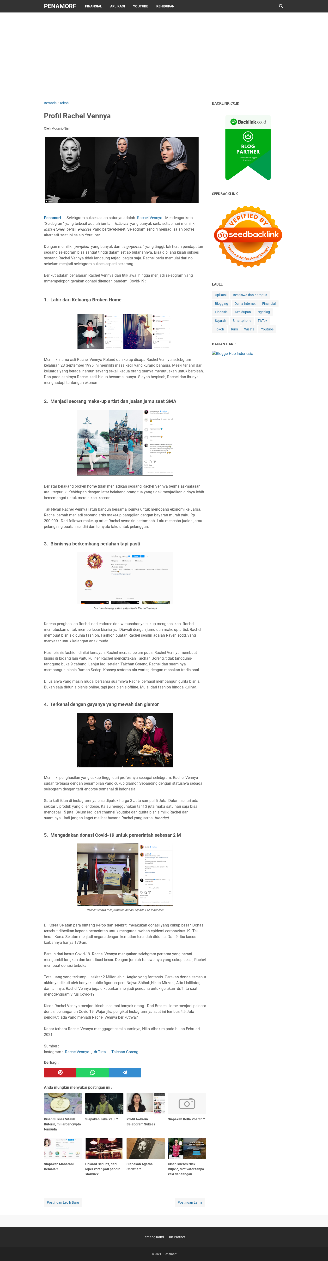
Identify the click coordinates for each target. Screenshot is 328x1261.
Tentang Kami (153, 1237)
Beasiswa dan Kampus (250, 295)
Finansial (93, 6)
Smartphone (242, 321)
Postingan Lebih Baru (63, 1202)
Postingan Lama (190, 1202)
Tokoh (219, 329)
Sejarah (220, 321)
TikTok (262, 321)
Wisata (249, 329)
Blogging (221, 303)
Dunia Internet (245, 303)
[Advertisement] (164, 56)
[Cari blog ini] (281, 6)
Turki (234, 329)
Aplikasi (117, 6)
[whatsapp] (92, 1072)
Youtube (140, 6)
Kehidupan (165, 6)
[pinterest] (60, 1072)
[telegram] (125, 1072)
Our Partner (176, 1237)
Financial (269, 303)
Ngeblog (263, 312)
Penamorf (60, 6)
